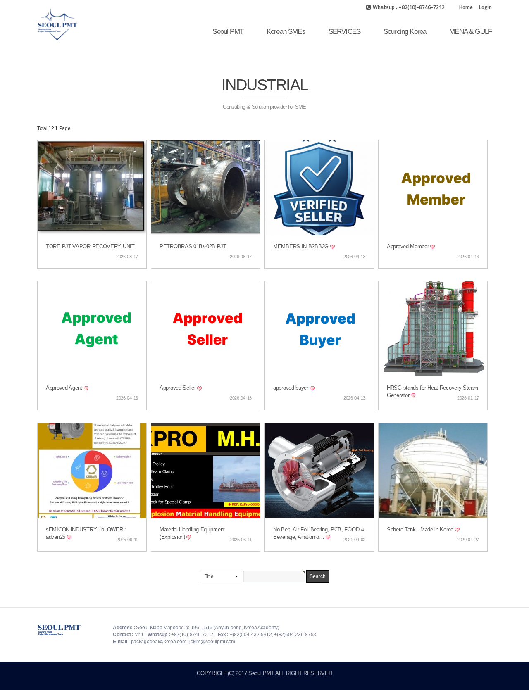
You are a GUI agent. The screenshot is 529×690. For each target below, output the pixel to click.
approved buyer (291, 388)
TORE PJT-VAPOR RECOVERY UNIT (90, 247)
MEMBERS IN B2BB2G (301, 247)
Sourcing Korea (405, 32)
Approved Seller (178, 388)
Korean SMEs (286, 32)
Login (485, 7)
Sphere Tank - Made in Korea (421, 530)
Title (209, 576)
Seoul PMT (227, 32)
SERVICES (344, 32)
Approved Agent (65, 388)
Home (466, 7)
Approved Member (408, 247)
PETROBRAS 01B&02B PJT (193, 247)
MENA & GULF (470, 32)
